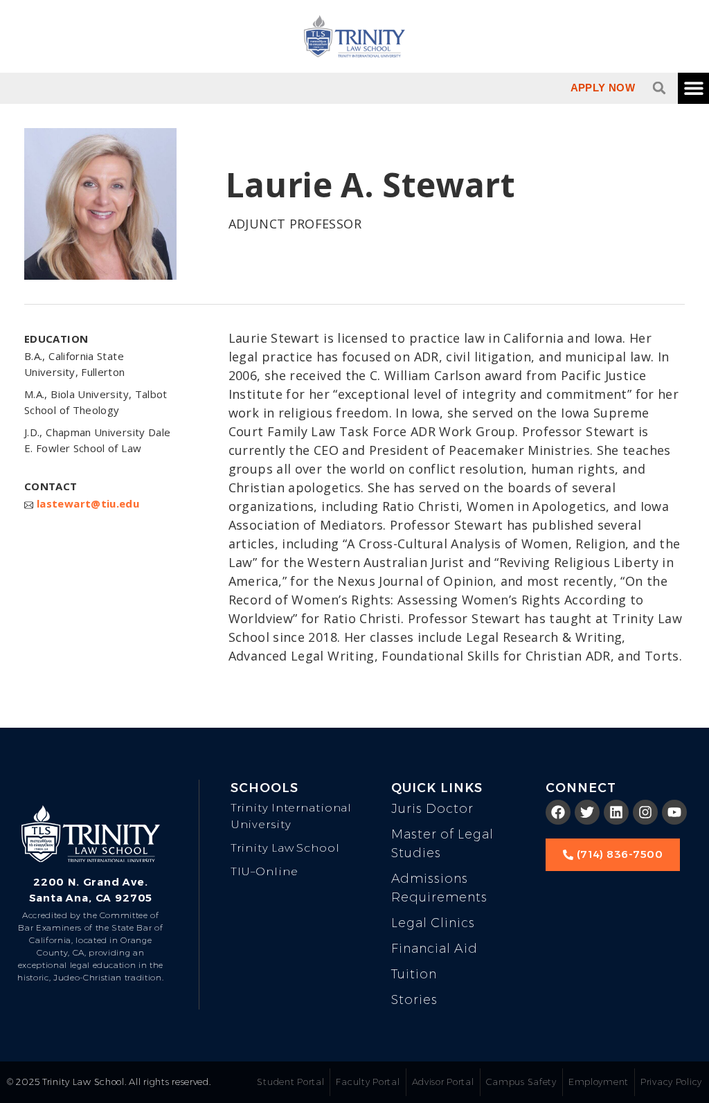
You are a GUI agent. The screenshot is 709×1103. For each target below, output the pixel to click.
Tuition (414, 974)
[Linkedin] (616, 812)
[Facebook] (558, 812)
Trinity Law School (285, 847)
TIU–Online (264, 871)
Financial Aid (434, 948)
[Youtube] (674, 812)
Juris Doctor (432, 808)
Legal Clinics (433, 923)
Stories (414, 999)
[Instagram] (645, 812)
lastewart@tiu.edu (88, 503)
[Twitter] (587, 812)
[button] (659, 88)
